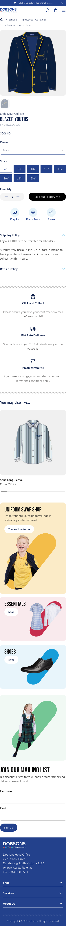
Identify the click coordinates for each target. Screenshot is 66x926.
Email (3, 808)
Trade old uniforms (19, 529)
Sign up (8, 827)
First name (6, 791)
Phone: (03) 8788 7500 (17, 867)
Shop (11, 611)
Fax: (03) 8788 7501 (15, 872)
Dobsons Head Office (16, 854)
